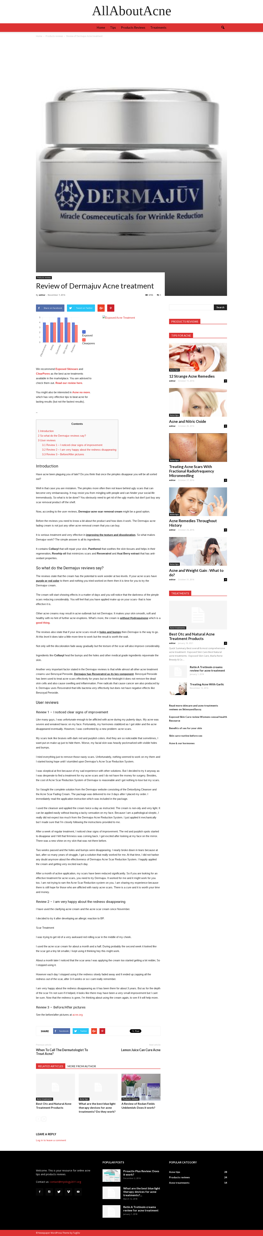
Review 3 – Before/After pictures (63, 454)
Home (101, 27)
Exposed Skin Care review (184, 716)
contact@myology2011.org (65, 1181)
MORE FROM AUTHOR (81, 1066)
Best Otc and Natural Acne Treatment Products (192, 636)
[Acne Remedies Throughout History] (198, 501)
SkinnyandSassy (191, 709)
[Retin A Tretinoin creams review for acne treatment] (178, 671)
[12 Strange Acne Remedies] (198, 357)
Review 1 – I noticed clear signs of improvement (72, 444)
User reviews (47, 440)
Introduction (46, 431)
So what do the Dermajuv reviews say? (62, 435)
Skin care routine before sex (185, 735)
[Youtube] (78, 1191)
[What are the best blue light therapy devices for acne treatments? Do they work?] (98, 1087)
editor (42, 295)
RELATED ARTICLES (50, 1066)
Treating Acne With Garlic (207, 684)
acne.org (77, 1014)
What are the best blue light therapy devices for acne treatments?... (141, 1192)
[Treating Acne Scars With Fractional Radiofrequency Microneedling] (198, 447)
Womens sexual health (213, 716)
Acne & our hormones (182, 743)
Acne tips (84, 1099)
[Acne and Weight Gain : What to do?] (198, 551)
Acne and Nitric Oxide (187, 421)
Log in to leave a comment (51, 1140)
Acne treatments (44, 1099)
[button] (222, 27)
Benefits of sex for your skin (185, 728)
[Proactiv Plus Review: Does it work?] (111, 1175)
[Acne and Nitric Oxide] (198, 402)
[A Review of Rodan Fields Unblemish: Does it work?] (140, 1087)
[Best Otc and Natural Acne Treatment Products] (55, 1087)
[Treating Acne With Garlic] (178, 688)
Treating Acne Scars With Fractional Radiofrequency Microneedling (191, 471)
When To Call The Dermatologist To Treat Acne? (62, 1052)
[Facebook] (39, 1191)
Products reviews (133, 27)
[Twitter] (58, 1191)
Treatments (158, 27)
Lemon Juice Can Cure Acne (140, 1050)
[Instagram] (49, 1191)
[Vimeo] (68, 1191)
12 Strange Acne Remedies (192, 376)
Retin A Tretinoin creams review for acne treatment (207, 668)
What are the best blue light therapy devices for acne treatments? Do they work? (97, 1107)
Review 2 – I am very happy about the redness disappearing (79, 449)
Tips (113, 27)
